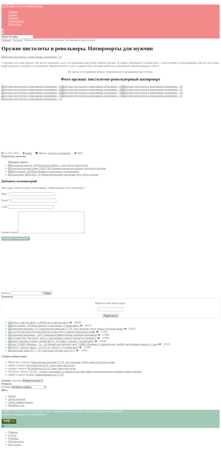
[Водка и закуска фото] (25, 322)
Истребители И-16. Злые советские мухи (51, 365)
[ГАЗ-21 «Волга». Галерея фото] (25, 347)
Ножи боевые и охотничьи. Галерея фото (55, 325)
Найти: (5, 293)
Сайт (4, 206)
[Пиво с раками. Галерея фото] (34, 341)
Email (5, 200)
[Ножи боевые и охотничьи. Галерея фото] (19, 325)
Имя (4, 193)
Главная (13, 11)
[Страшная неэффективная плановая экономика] (24, 334)
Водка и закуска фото (56, 322)
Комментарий (9, 232)
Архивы (16, 380)
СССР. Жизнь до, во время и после (21, 5)
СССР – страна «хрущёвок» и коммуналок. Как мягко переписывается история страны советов (85, 371)
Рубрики (13, 18)
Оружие (17, 40)
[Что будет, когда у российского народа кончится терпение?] (17, 338)
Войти (12, 396)
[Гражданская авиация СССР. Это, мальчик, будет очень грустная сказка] (23, 328)
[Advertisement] (105, 127)
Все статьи (14, 24)
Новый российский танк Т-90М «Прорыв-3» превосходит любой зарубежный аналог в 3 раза (103, 344)
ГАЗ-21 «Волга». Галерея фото (60, 347)
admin (28, 153)
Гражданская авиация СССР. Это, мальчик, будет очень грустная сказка (81, 328)
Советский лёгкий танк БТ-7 (58, 350)
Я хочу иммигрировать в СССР (45, 374)
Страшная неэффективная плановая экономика (69, 334)
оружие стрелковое (59, 153)
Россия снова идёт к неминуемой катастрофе (68, 331)
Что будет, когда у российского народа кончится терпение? (62, 338)
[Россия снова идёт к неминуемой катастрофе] (25, 331)
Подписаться (15, 21)
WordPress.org (16, 405)
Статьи (12, 14)
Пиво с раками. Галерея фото (77, 341)
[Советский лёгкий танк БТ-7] (24, 350)
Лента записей (16, 399)
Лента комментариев (20, 402)
